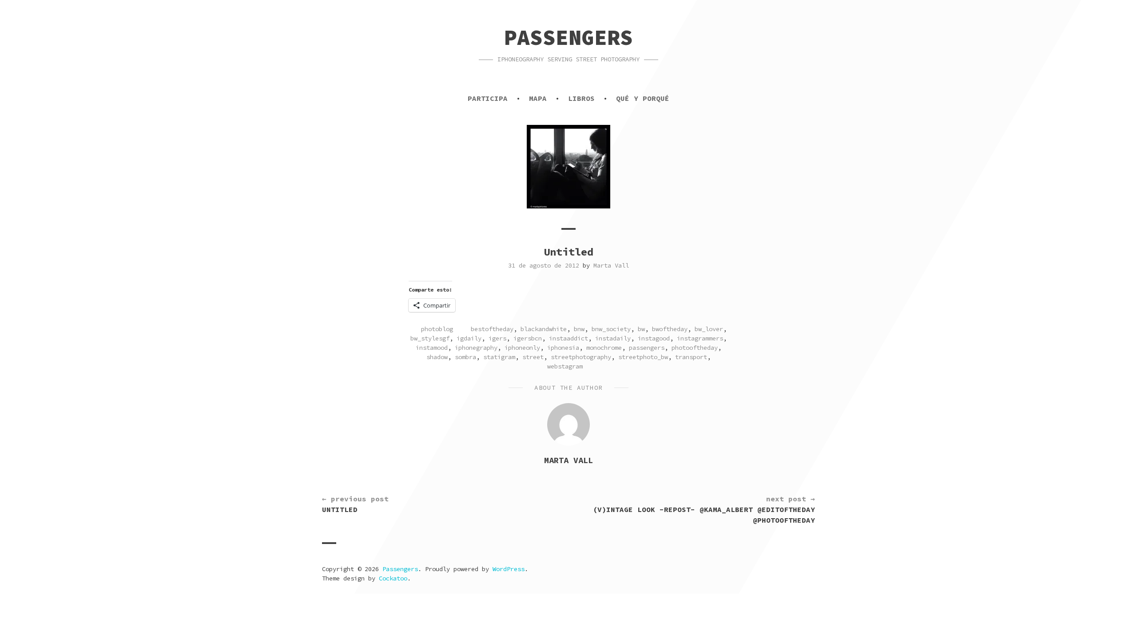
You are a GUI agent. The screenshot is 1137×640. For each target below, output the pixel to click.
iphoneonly (522, 348)
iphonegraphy (476, 348)
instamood (432, 348)
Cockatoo (393, 578)
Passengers (568, 37)
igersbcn (527, 338)
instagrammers (700, 338)
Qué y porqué (642, 98)
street (533, 357)
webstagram (565, 366)
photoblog (437, 329)
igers (497, 338)
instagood (654, 338)
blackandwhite (544, 329)
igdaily (469, 338)
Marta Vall (611, 265)
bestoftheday (492, 329)
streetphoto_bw (643, 357)
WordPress (509, 569)
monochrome (604, 348)
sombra (465, 357)
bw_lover (709, 329)
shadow (437, 357)
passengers (646, 348)
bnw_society (611, 329)
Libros (581, 98)
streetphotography (581, 357)
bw (641, 329)
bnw (579, 329)
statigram (499, 357)
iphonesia (563, 348)
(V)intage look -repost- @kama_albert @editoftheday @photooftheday (704, 509)
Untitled (355, 504)
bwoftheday (670, 329)
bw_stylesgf (429, 338)
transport (691, 357)
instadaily (613, 338)
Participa (488, 98)
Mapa (538, 98)
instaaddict (568, 338)
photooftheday (695, 348)
